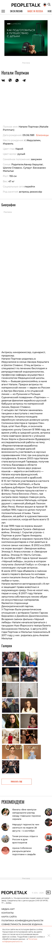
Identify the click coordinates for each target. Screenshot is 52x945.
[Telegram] (24, 81)
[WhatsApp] (17, 81)
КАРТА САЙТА (9, 916)
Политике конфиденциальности (19, 940)
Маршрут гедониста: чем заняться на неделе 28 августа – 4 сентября (25, 827)
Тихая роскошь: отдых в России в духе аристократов (25, 839)
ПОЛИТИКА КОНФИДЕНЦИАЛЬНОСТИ (22, 920)
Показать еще (16, 781)
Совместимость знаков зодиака (21, 924)
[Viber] (10, 81)
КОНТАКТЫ (7, 913)
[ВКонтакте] (3, 81)
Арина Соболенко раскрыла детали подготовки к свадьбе (24, 851)
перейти (30, 186)
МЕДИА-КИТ (8, 909)
